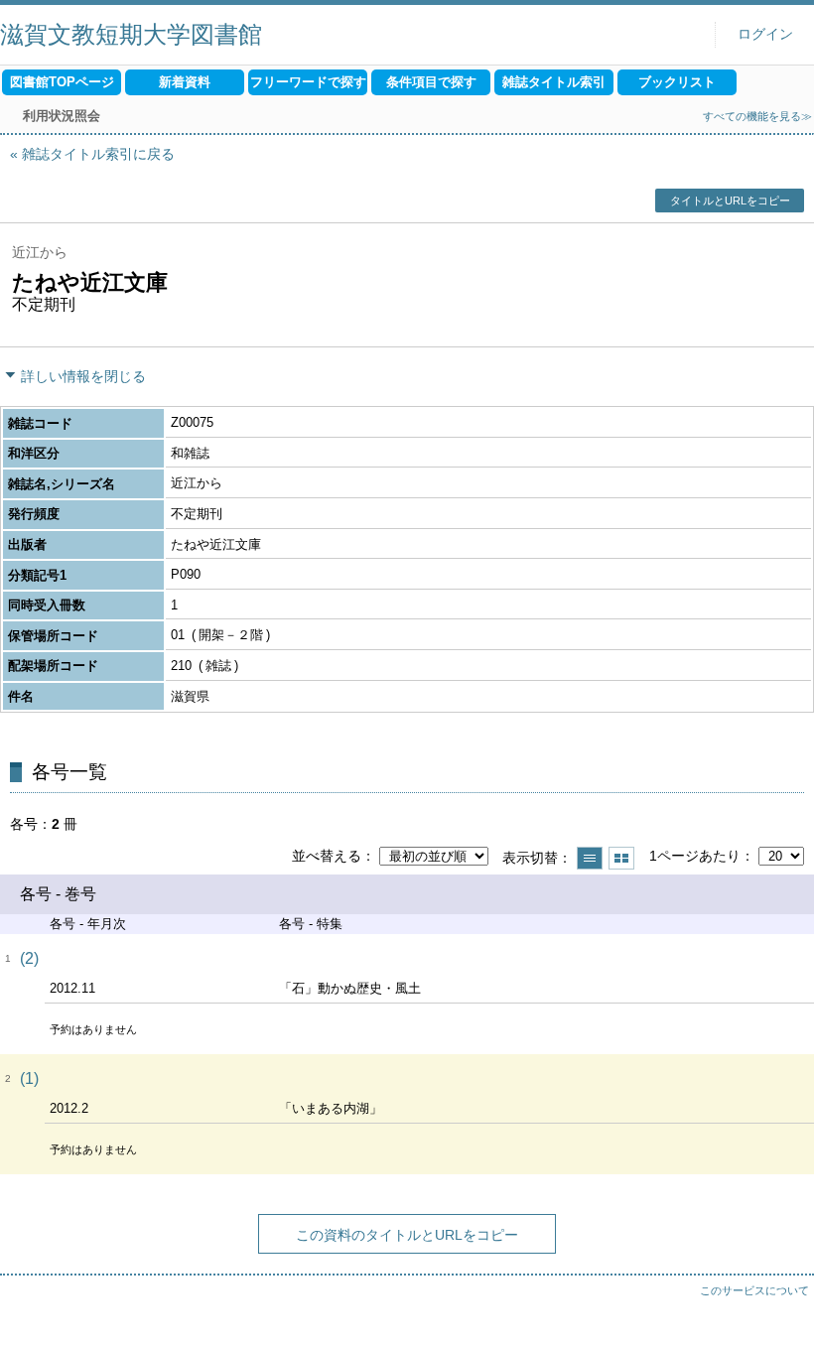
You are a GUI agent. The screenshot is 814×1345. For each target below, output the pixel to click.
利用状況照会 (61, 115)
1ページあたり (695, 856)
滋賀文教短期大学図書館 (131, 34)
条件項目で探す (431, 81)
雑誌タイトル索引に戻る (98, 154)
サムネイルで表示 (621, 858)
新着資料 (184, 81)
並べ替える (326, 856)
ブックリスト (677, 81)
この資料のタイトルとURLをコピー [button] (407, 1235)
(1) (29, 1078)
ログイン (765, 34)
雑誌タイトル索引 (554, 81)
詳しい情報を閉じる (83, 376)
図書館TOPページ (62, 81)
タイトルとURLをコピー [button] (730, 200)
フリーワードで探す (308, 81)
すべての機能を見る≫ (757, 116)
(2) (29, 958)
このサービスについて (754, 1290)
